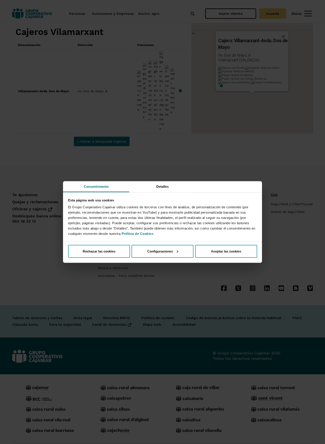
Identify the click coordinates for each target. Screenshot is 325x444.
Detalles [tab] (162, 186)
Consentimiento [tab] (96, 186)
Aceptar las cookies (226, 251)
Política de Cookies (137, 233)
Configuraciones (160, 251)
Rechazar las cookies (99, 251)
